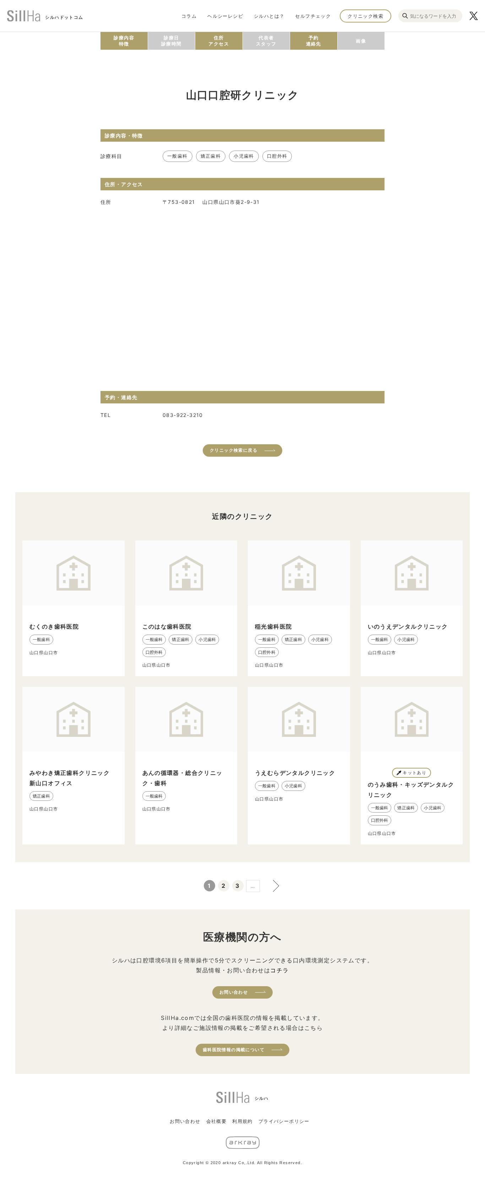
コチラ (279, 970)
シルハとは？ (269, 15)
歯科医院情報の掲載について (234, 1049)
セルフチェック (313, 15)
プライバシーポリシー (284, 1121)
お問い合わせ (233, 992)
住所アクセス (218, 41)
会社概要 (216, 1121)
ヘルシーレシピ (225, 15)
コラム (189, 15)
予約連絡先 (313, 41)
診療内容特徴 (124, 41)
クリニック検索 (365, 15)
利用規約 (242, 1121)
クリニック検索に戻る (233, 450)
